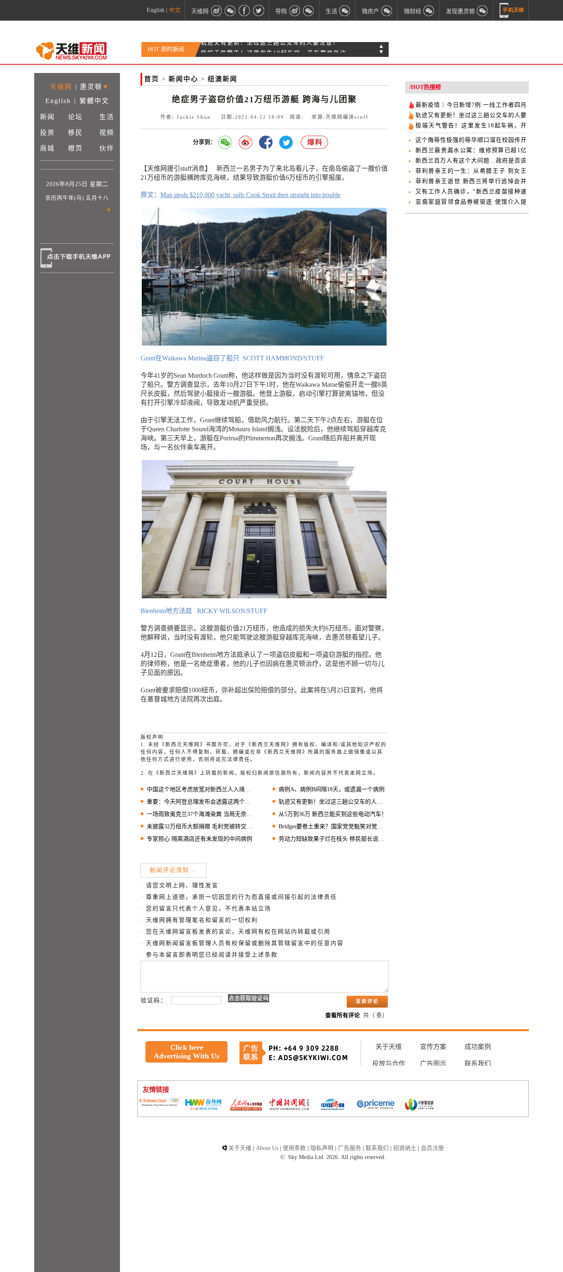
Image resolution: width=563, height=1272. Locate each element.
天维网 (61, 86)
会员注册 (432, 1148)
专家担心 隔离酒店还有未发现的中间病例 (199, 839)
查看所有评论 (342, 1015)
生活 (106, 116)
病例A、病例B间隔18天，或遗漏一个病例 (332, 789)
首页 (151, 78)
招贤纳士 (404, 1148)
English (155, 10)
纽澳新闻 (222, 78)
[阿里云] (159, 1103)
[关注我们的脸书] (244, 10)
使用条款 (294, 1148)
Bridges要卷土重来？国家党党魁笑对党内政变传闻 (333, 826)
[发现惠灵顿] (482, 10)
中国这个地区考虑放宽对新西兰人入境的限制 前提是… (201, 789)
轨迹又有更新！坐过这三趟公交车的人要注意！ (333, 802)
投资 (47, 132)
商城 (47, 148)
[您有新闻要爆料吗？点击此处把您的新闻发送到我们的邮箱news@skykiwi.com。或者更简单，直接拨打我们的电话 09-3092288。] (314, 142)
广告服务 (349, 1148)
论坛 (75, 116)
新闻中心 (183, 78)
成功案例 (477, 1046)
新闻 (47, 116)
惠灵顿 (91, 86)
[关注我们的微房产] (387, 10)
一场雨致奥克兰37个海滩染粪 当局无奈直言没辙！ (201, 814)
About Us (267, 1148)
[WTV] (419, 1105)
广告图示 (433, 1063)
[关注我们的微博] (216, 10)
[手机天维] (512, 10)
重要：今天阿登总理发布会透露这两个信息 (201, 802)
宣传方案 (433, 1046)
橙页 (75, 148)
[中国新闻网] (289, 1105)
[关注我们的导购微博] (295, 10)
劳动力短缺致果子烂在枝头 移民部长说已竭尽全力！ (333, 839)
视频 (106, 132)
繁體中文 (94, 100)
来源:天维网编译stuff (340, 117)
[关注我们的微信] (230, 10)
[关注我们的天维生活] (345, 10)
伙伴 (106, 148)
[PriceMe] (375, 1105)
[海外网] (202, 1105)
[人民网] (246, 1105)
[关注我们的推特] (258, 10)
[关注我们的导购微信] (429, 10)
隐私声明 (321, 1148)
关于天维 (388, 1046)
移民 (75, 132)
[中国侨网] (332, 1105)
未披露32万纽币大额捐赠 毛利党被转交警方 (201, 826)
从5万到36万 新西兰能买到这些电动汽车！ (333, 814)
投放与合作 (388, 1063)
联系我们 (477, 1063)
